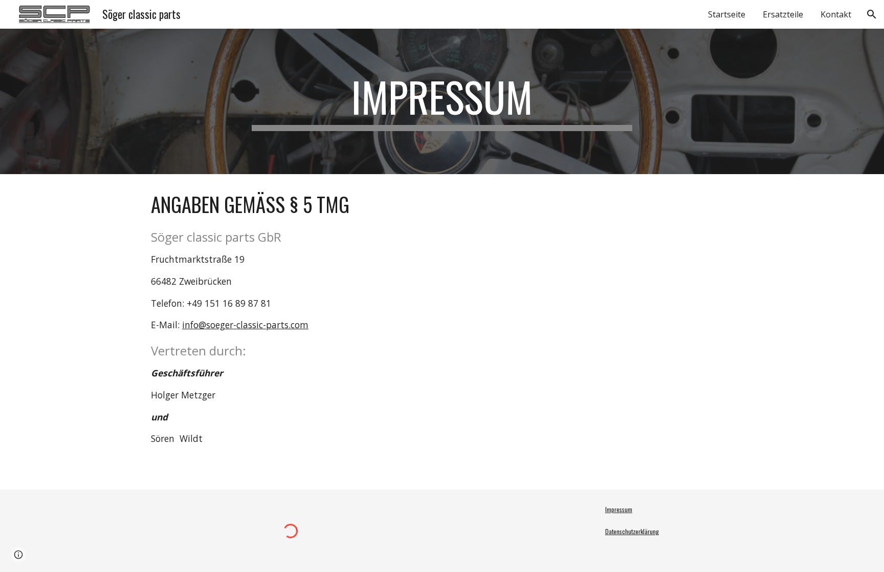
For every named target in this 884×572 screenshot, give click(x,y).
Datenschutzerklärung (632, 531)
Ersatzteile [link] (783, 14)
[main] (442, 101)
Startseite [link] (726, 14)
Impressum (618, 509)
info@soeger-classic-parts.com (245, 325)
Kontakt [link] (836, 14)
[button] (871, 14)
